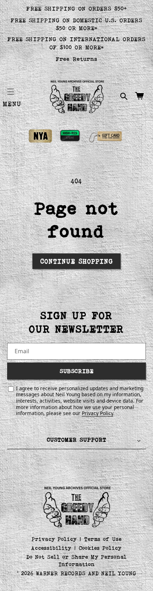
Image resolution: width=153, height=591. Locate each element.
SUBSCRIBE (77, 371)
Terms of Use (103, 539)
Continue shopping (76, 261)
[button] (11, 92)
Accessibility (51, 548)
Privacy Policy (97, 413)
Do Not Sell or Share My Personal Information (76, 560)
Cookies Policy (100, 548)
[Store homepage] (77, 506)
